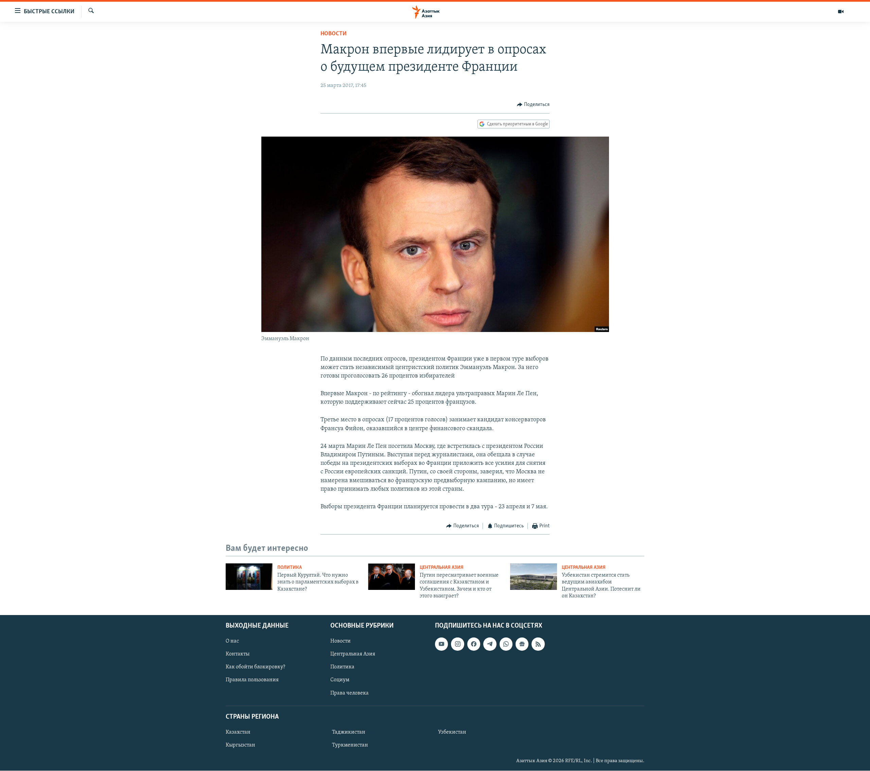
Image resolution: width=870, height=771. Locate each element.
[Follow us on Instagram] (457, 644)
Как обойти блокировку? (255, 667)
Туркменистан (350, 745)
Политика (289, 567)
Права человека (349, 693)
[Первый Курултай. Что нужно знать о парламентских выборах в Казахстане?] (249, 576)
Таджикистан (348, 732)
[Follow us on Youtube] (441, 644)
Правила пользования (252, 680)
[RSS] (538, 644)
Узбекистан (452, 732)
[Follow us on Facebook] (473, 644)
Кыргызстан (240, 745)
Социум (339, 680)
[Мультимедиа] (841, 11)
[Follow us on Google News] (522, 644)
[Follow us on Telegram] (489, 644)
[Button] (533, 104)
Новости (333, 34)
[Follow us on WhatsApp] (506, 644)
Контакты (237, 654)
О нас (232, 641)
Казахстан (238, 732)
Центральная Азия (442, 567)
